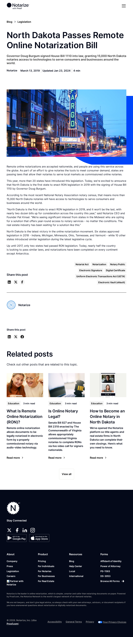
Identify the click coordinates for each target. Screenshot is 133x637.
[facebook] (22, 282)
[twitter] (15, 282)
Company (12, 561)
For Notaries (44, 571)
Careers (11, 576)
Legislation (13, 571)
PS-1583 (105, 571)
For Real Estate (46, 581)
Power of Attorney (110, 566)
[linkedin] (9, 282)
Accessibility (55, 621)
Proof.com (12, 623)
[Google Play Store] (17, 538)
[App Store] (39, 538)
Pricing (42, 561)
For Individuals (46, 566)
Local (72, 571)
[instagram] (32, 530)
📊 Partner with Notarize (15, 583)
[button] (123, 6)
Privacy (90, 621)
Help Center (75, 566)
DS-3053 (105, 576)
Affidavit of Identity (110, 561)
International (76, 576)
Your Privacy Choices (114, 622)
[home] (18, 6)
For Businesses (46, 576)
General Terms (74, 621)
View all (66, 474)
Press (10, 566)
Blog (71, 561)
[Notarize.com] (13, 508)
